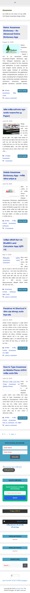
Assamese (6, 93)
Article (7, 90)
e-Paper (7, 156)
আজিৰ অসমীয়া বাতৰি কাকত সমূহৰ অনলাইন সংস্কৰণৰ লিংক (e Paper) (14, 112)
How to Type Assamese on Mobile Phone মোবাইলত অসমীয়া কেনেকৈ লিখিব (14, 370)
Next (13, 434)
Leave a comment (11, 98)
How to (4, 423)
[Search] (25, 566)
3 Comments (9, 228)
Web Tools (6, 294)
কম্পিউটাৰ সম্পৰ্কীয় (10, 221)
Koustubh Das (19, 588)
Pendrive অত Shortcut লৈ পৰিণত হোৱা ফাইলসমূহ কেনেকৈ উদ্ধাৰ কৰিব (14, 311)
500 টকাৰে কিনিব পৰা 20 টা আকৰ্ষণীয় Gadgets (14, 580)
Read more (22, 91)
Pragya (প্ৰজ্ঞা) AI (15, 511)
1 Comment (8, 161)
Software (5, 226)
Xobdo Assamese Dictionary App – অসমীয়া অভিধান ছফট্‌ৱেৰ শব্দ (14, 175)
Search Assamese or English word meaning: (15, 488)
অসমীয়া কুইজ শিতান (8, 470)
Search (15, 498)
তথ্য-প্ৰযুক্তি (5, 353)
